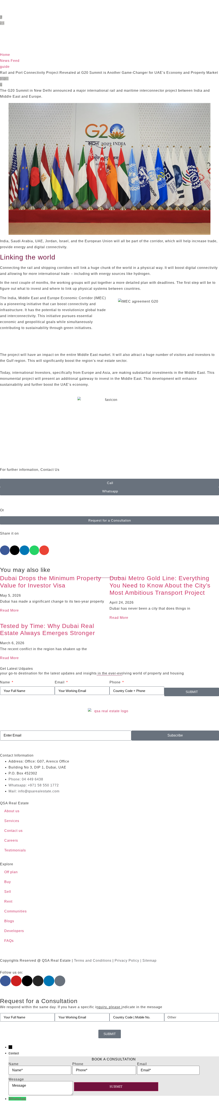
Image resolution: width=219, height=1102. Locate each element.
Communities (15, 911)
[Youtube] (16, 981)
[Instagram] (38, 981)
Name (5, 682)
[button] (5, 550)
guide (5, 66)
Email (60, 682)
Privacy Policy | (128, 960)
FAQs (9, 940)
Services (11, 821)
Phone (116, 682)
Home (5, 55)
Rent (8, 901)
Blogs (9, 921)
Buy (7, 882)
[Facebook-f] (5, 981)
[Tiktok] (60, 981)
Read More (9, 610)
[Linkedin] (49, 981)
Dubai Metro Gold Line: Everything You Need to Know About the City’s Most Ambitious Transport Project (160, 585)
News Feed (9, 60)
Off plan (11, 872)
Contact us (13, 830)
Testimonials (15, 850)
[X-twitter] (27, 981)
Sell (7, 891)
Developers (14, 931)
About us (11, 811)
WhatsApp (17, 1099)
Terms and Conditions (92, 960)
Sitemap (149, 960)
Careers (11, 840)
